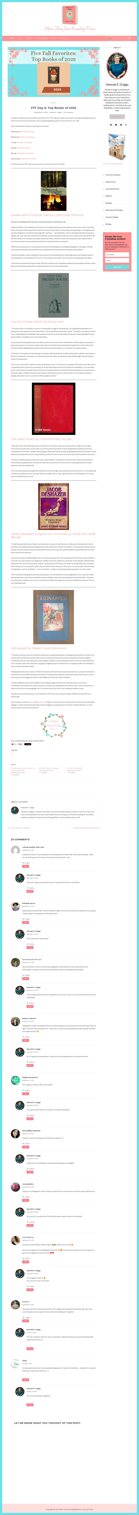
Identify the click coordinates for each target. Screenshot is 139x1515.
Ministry (108, 196)
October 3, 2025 (31, 1332)
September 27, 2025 (28, 850)
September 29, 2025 (32, 878)
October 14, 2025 (32, 1391)
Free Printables (41, 38)
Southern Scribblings (24, 142)
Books (29, 38)
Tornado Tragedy (111, 217)
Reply (25, 866)
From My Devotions (112, 175)
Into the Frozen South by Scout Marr (37, 321)
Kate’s (32, 702)
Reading (53, 103)
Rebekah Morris (28, 903)
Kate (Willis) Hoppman (31, 1131)
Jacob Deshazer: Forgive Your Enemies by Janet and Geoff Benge (53, 535)
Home (12, 38)
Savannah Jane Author (28, 159)
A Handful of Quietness (25, 153)
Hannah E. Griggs (56, 112)
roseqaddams (28, 1184)
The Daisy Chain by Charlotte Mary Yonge (41, 439)
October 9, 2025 (27, 1363)
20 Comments (68, 112)
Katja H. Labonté (29, 1018)
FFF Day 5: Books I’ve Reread (49, 768)
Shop (54, 38)
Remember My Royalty (114, 210)
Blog (20, 38)
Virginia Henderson (30, 1077)
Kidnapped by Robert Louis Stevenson (39, 648)
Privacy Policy (88, 1509)
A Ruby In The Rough (27, 137)
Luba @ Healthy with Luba (33, 847)
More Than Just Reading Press (69, 29)
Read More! (117, 117)
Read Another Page (27, 131)
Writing (108, 224)
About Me (64, 38)
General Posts (110, 182)
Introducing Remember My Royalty (86, 828)
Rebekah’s (42, 702)
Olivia (24, 1361)
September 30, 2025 (28, 1304)
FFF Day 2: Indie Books (74, 768)
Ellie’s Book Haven (23, 148)
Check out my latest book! (113, 164)
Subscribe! (117, 267)
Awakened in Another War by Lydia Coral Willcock (47, 215)
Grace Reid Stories (112, 189)
